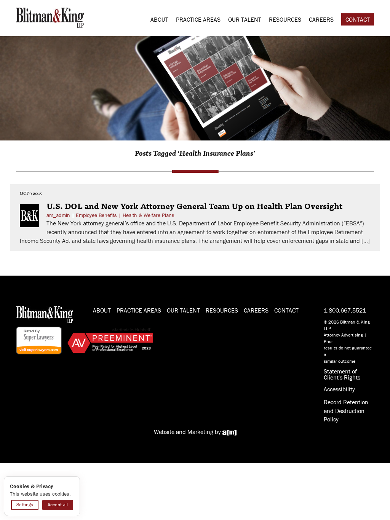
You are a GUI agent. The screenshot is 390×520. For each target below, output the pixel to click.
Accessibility (339, 389)
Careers (321, 19)
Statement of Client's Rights (342, 374)
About (159, 19)
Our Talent (244, 19)
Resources (285, 19)
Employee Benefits (96, 215)
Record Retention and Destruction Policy (346, 410)
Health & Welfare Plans (148, 215)
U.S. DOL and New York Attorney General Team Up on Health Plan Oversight (194, 205)
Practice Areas (198, 19)
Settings (24, 504)
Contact (357, 19)
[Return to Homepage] (50, 17)
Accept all (58, 504)
